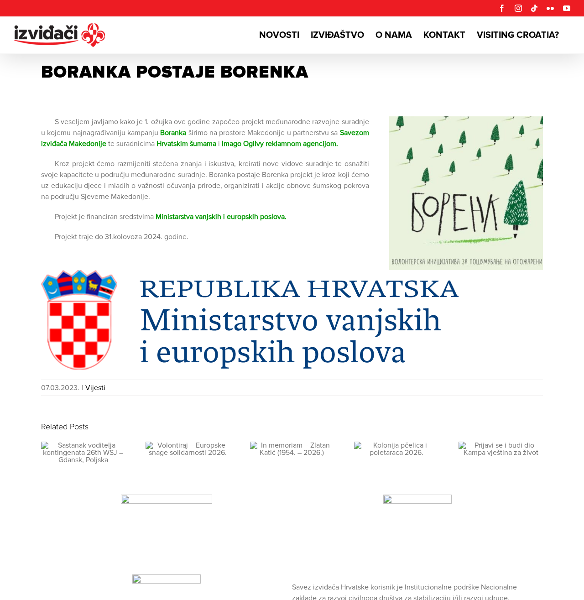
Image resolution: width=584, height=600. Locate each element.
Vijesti (95, 387)
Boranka (173, 132)
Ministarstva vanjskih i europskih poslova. (221, 216)
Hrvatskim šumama (186, 143)
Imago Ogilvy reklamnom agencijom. (280, 143)
